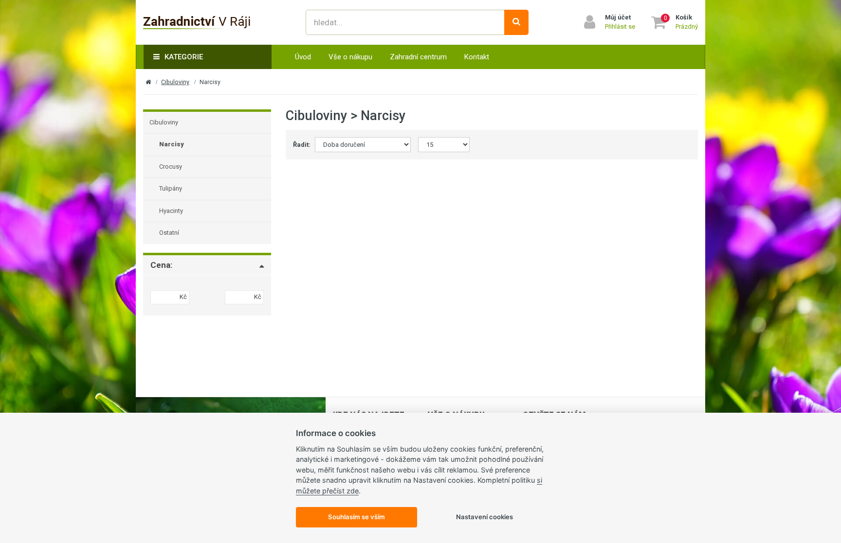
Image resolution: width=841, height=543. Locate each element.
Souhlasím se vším (356, 517)
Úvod (303, 57)
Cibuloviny (175, 82)
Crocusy (170, 166)
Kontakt (476, 57)
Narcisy (171, 144)
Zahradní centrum (418, 57)
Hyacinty (171, 210)
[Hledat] (516, 22)
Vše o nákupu (350, 57)
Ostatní (169, 232)
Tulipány (170, 188)
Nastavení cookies (484, 517)
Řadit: (300, 144)
